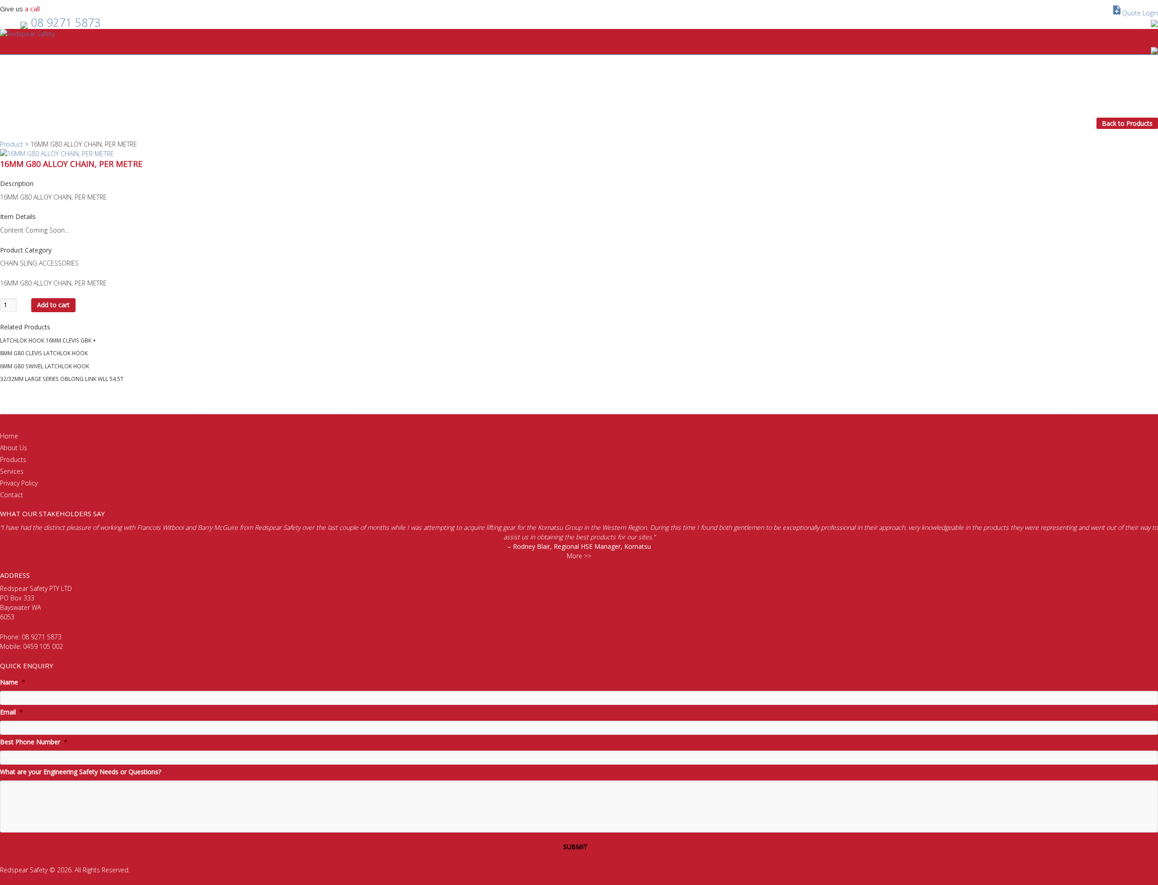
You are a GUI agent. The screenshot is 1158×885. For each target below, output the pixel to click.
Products (13, 459)
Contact (11, 494)
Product (11, 144)
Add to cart (53, 304)
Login (1150, 13)
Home (9, 436)
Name (12, 682)
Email (11, 712)
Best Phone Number (33, 742)
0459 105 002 (43, 646)
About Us (13, 447)
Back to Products (1127, 123)
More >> (579, 556)
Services (12, 471)
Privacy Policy (19, 483)
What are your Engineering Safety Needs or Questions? (80, 772)
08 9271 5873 (65, 22)
